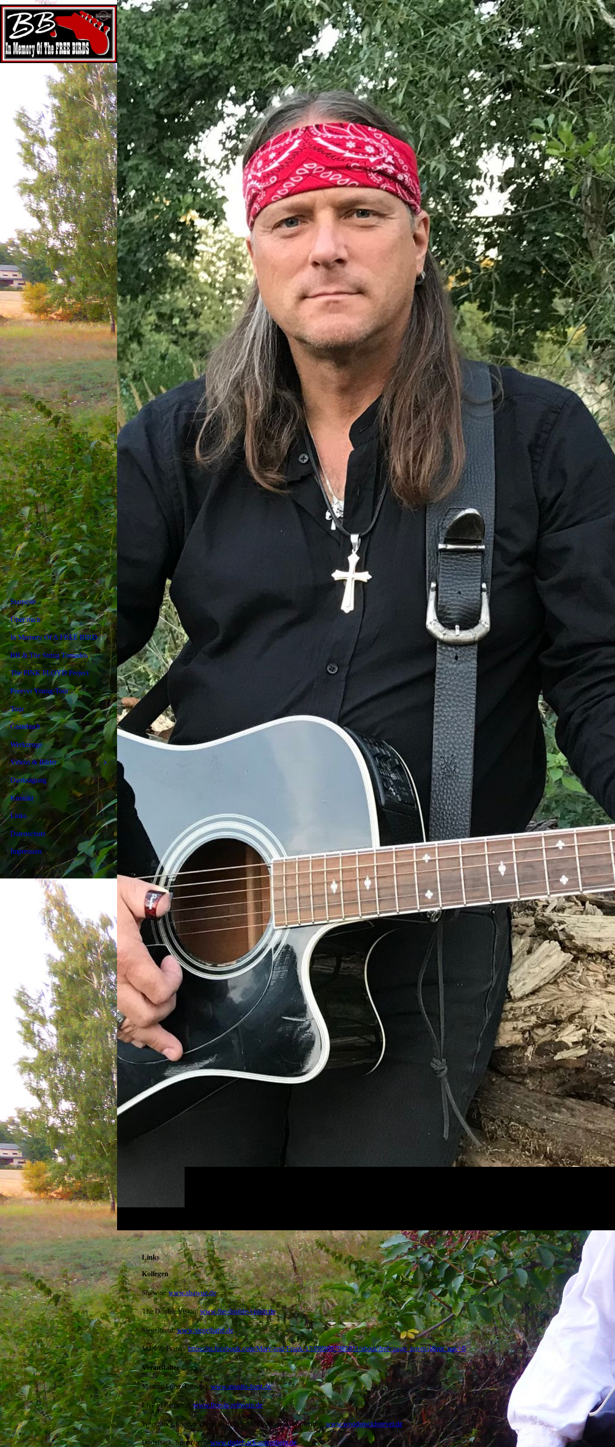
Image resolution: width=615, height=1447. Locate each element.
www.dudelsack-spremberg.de (253, 1442)
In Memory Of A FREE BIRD (53, 637)
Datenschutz (27, 833)
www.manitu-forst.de (241, 1386)
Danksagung (28, 780)
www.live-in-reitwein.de (227, 1405)
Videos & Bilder (33, 762)
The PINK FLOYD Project (49, 673)
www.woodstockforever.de (364, 1424)
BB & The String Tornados (49, 655)
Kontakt (21, 798)
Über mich (25, 619)
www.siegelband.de (205, 1330)
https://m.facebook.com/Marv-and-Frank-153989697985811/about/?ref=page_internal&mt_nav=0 (327, 1348)
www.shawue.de (192, 1293)
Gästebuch (25, 726)
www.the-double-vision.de (238, 1311)
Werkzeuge (26, 744)
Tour (17, 709)
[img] (366, 615)
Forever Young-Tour (39, 691)
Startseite (23, 601)
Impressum (25, 851)
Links (18, 815)
